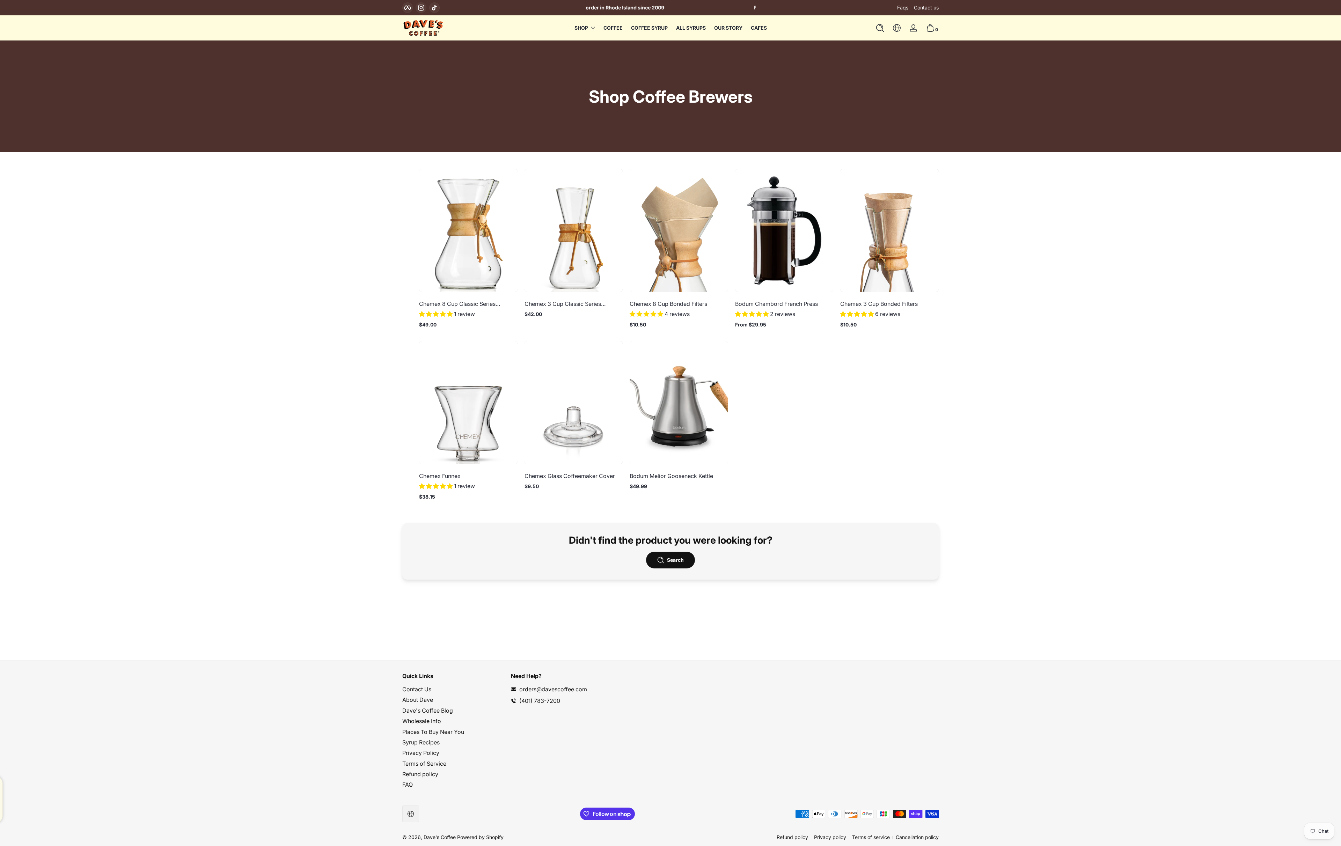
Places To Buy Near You (433, 731)
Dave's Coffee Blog (427, 710)
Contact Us (416, 689)
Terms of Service (424, 763)
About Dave (417, 699)
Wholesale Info (421, 721)
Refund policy (420, 774)
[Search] (880, 28)
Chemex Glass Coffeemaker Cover (570, 475)
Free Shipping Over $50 (671, 7)
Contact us (926, 7)
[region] (670, 7)
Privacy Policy (420, 752)
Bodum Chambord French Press (776, 303)
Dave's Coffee (440, 837)
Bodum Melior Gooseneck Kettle (671, 475)
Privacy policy (830, 837)
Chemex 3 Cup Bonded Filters (879, 303)
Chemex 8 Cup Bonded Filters (668, 303)
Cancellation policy (917, 837)
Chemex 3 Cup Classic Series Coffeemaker (563, 303)
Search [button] (675, 560)
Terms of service (871, 837)
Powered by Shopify (480, 837)
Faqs (902, 7)
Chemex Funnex (440, 475)
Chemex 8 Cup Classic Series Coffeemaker (457, 303)
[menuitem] (453, 689)
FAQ (407, 784)
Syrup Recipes (421, 742)
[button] (880, 28)
